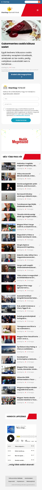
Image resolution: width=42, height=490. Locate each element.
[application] (21, 140)
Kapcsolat (11, 481)
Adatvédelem (29, 478)
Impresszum (20, 481)
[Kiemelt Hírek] (11, 10)
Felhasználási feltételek (15, 478)
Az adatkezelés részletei (22, 115)
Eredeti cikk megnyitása (21, 74)
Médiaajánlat (31, 481)
